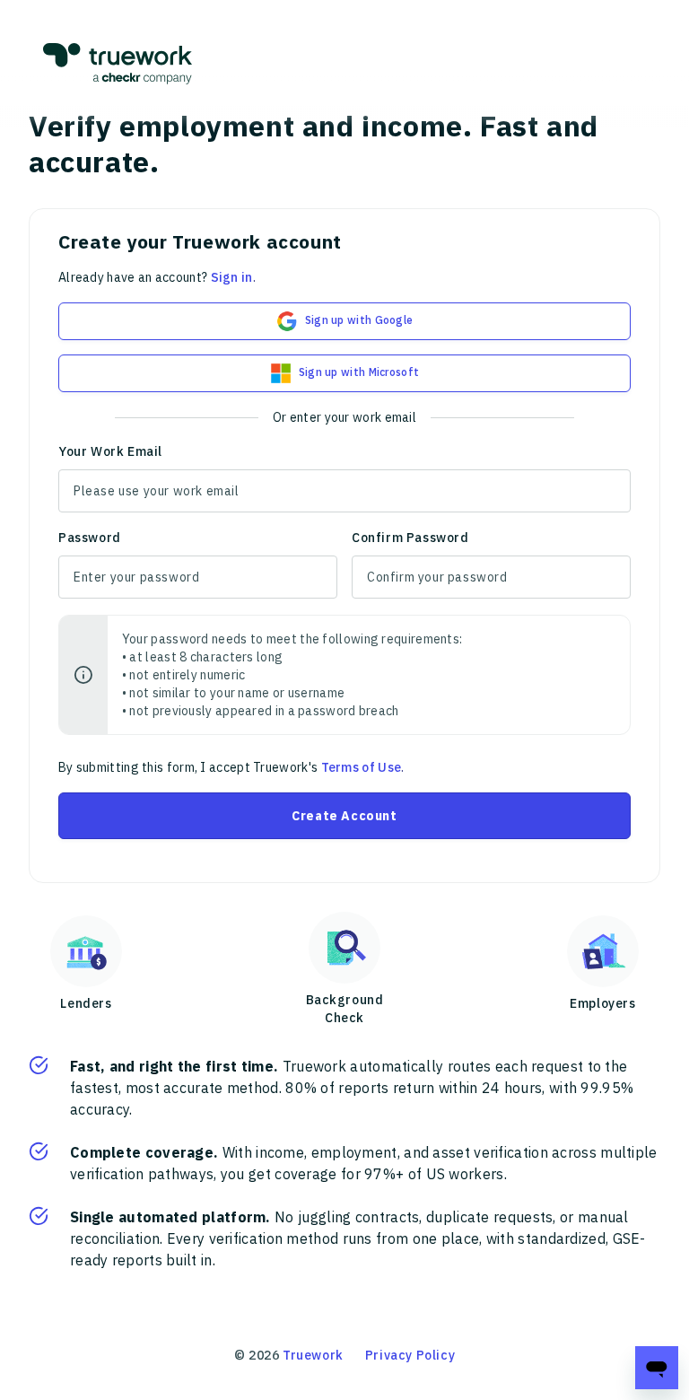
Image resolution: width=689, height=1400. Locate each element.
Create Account (344, 816)
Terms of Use (361, 767)
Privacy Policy (410, 1355)
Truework (313, 1355)
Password (89, 537)
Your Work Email (110, 451)
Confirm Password (410, 537)
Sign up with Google (359, 320)
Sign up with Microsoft (359, 372)
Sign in (232, 277)
